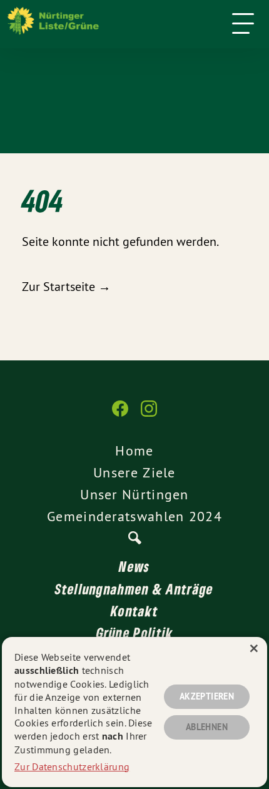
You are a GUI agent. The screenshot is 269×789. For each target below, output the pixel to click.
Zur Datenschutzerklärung (71, 766)
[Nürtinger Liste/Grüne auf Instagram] (148, 415)
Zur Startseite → (66, 286)
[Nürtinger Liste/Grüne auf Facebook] (120, 415)
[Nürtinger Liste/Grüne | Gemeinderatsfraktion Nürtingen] (115, 24)
